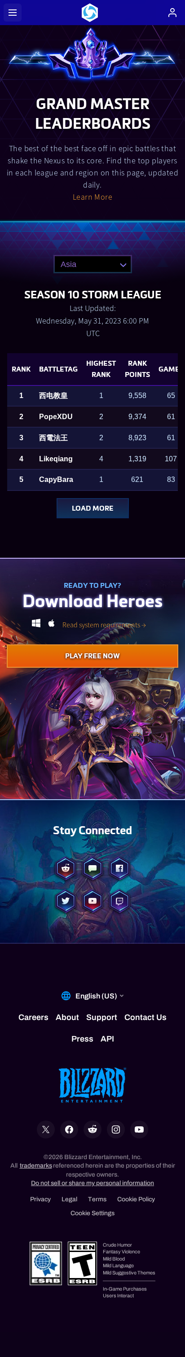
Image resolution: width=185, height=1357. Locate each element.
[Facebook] (119, 869)
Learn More (93, 197)
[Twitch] (119, 902)
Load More (93, 507)
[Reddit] (65, 869)
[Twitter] (65, 902)
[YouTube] (92, 902)
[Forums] (92, 869)
